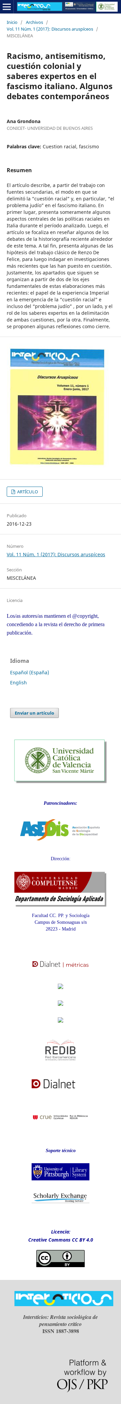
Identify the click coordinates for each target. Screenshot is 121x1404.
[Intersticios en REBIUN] (60, 1124)
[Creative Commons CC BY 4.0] (60, 1265)
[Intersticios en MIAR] (60, 1024)
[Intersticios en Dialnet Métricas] (60, 971)
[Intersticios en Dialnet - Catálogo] (60, 1091)
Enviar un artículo (34, 713)
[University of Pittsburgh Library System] (60, 1182)
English (18, 682)
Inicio (12, 22)
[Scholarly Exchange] (60, 1201)
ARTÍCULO (27, 492)
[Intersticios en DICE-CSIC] (60, 1009)
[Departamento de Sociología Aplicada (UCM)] (60, 905)
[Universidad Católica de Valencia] (60, 781)
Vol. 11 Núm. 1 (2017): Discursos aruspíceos (50, 29)
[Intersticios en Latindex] (60, 990)
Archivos (34, 22)
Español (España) (29, 672)
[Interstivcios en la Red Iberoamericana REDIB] (60, 1064)
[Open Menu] (6, 6)
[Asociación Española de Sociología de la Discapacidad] (60, 845)
